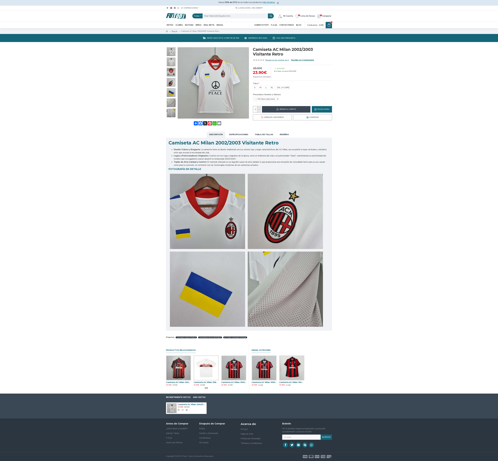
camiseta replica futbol (186, 337)
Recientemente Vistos (178, 397)
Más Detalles (268, 2)
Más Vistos (199, 397)
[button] (205, 388)
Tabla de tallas (264, 134)
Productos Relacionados (181, 350)
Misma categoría (261, 350)
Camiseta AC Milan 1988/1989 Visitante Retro (206, 382)
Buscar (174, 31)
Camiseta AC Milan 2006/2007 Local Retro (178, 382)
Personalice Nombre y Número (267, 94)
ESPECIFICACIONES (238, 134)
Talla (255, 83)
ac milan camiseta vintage (235, 337)
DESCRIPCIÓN (216, 134)
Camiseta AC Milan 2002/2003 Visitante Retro (192, 404)
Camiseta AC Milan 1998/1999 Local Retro (291, 382)
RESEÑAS (284, 134)
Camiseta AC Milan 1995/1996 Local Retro (233, 382)
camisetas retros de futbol (210, 337)
